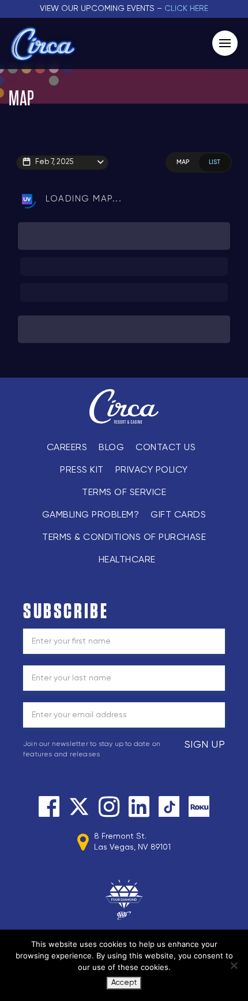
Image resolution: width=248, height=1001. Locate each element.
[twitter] (79, 806)
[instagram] (109, 806)
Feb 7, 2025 (54, 162)
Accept (124, 983)
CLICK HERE (186, 9)
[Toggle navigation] (225, 43)
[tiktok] (169, 806)
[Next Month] (164, 175)
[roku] (199, 806)
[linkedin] (139, 806)
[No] (233, 965)
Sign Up (205, 745)
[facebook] (49, 806)
